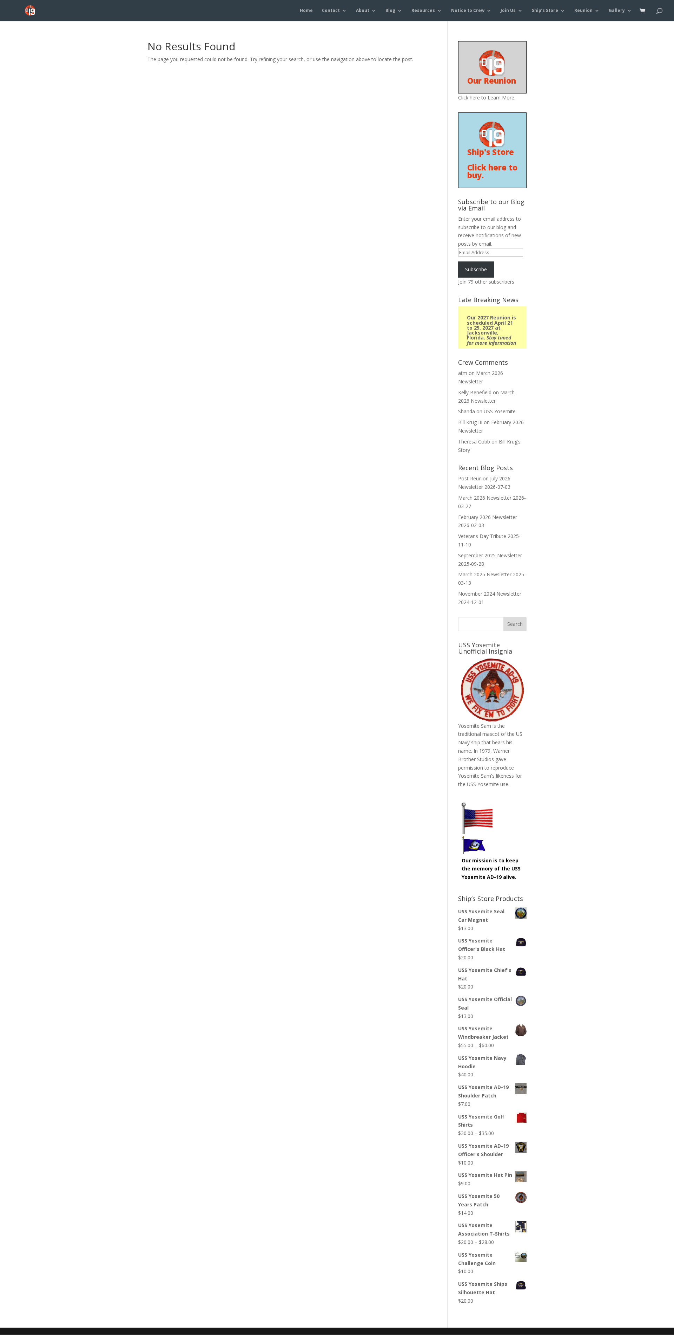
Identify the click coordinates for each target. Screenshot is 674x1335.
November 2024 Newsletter (489, 593)
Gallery (617, 10)
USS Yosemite (500, 411)
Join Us (508, 10)
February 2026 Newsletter (487, 517)
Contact (331, 10)
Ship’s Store (545, 10)
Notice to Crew (467, 10)
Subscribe (476, 269)
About (362, 10)
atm (462, 373)
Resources (423, 10)
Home (306, 10)
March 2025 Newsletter (484, 574)
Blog (390, 10)
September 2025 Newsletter (490, 555)
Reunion (583, 10)
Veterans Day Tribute (482, 536)
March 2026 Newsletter (484, 497)
